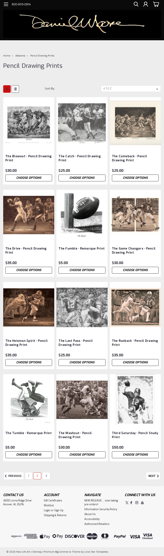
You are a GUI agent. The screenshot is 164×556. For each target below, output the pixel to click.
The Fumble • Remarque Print (82, 249)
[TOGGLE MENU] (6, 5)
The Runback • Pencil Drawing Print (135, 343)
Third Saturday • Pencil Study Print (135, 435)
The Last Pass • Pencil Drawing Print (76, 343)
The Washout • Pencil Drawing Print (75, 435)
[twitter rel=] (127, 502)
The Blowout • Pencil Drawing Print (28, 158)
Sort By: (50, 88)
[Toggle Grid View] (7, 89)
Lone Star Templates (96, 551)
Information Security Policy (100, 509)
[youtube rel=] (142, 502)
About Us (90, 514)
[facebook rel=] (131, 502)
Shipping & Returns (55, 515)
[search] (136, 4)
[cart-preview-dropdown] (155, 4)
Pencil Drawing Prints (42, 55)
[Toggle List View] (15, 89)
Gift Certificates (53, 500)
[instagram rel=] (136, 502)
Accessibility (92, 519)
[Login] (145, 4)
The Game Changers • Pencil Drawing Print (134, 251)
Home (6, 55)
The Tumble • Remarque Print (28, 433)
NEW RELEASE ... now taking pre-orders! (101, 502)
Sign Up (58, 510)
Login (47, 510)
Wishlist (49, 505)
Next (152, 476)
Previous (15, 476)
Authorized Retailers (97, 524)
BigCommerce (63, 551)
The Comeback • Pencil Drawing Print (129, 158)
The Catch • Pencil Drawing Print (80, 158)
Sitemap (37, 551)
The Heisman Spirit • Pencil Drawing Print (26, 343)
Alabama (20, 55)
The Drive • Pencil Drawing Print (26, 251)
